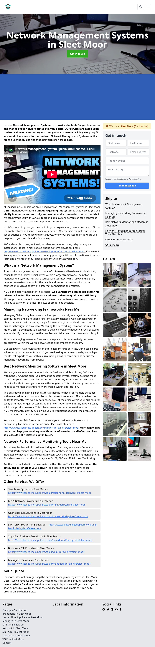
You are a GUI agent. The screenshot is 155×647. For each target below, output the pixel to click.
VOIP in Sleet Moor (13, 639)
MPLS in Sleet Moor (13, 624)
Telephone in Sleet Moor (16, 635)
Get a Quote (112, 244)
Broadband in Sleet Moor (16, 613)
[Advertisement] (77, 97)
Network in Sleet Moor (15, 628)
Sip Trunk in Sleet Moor (15, 632)
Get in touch (77, 53)
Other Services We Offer (119, 239)
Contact (6, 642)
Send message (127, 185)
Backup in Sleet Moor (14, 610)
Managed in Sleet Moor (15, 621)
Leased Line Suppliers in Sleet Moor (22, 617)
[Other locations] (140, 7)
